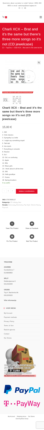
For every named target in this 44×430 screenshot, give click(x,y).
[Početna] (3, 47)
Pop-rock (5, 207)
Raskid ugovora (9, 330)
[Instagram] (22, 8)
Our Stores (8, 338)
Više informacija (10, 300)
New (19, 202)
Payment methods (10, 317)
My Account (8, 313)
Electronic (19, 205)
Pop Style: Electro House (32, 205)
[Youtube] (25, 8)
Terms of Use (9, 325)
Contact (6, 334)
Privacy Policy (9, 321)
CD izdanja (13, 202)
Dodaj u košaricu (27, 191)
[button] (39, 62)
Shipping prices (21, 416)
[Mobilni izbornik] (41, 17)
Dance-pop (11, 205)
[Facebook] (19, 8)
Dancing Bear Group (22, 418)
